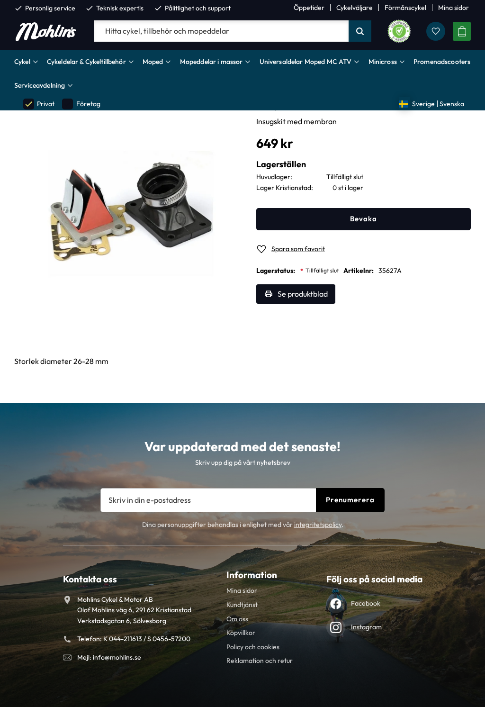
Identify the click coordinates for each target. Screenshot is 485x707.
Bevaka (363, 218)
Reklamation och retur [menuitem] (259, 660)
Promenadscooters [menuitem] (441, 61)
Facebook (365, 603)
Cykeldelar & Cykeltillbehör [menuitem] (86, 61)
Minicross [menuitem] (382, 61)
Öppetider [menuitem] (309, 7)
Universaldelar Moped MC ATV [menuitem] (306, 61)
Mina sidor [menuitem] (453, 7)
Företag (81, 104)
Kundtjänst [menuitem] (242, 604)
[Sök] (360, 31)
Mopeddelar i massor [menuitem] (211, 61)
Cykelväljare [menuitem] (354, 7)
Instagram (366, 627)
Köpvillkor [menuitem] (240, 632)
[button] (435, 31)
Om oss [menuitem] (237, 619)
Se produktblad (303, 294)
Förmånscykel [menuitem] (405, 7)
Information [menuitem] (251, 574)
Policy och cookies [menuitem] (252, 647)
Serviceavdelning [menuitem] (39, 85)
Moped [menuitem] (153, 61)
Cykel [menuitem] (22, 61)
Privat (39, 104)
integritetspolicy (317, 524)
